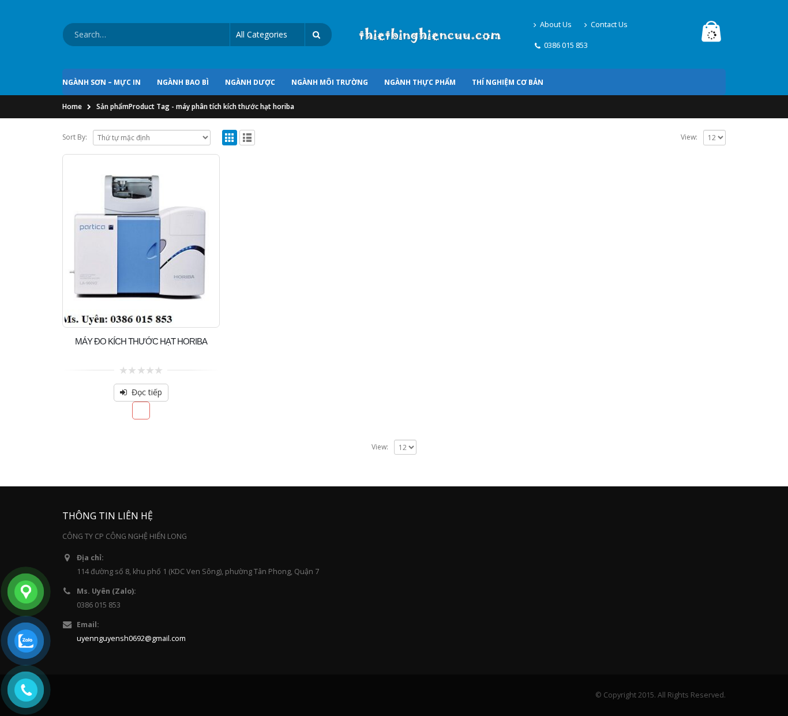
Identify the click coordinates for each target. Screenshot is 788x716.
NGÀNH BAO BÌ (183, 82)
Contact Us (609, 24)
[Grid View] (230, 137)
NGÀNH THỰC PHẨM (420, 82)
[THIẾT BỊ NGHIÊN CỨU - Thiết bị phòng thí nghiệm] (430, 35)
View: (689, 137)
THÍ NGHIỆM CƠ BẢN (507, 82)
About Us (556, 24)
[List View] (247, 137)
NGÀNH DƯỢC (250, 82)
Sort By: (74, 137)
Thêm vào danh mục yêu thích (141, 410)
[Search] (318, 34)
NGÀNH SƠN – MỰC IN (101, 82)
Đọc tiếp (147, 392)
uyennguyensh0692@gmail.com (131, 638)
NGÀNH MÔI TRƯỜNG (329, 82)
